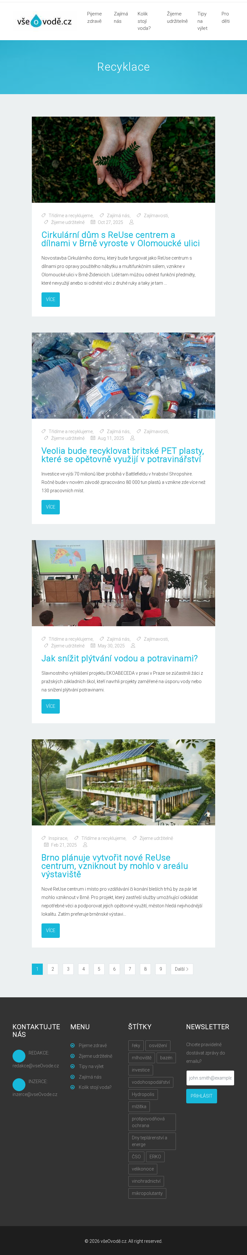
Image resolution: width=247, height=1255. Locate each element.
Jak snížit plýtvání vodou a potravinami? (119, 658)
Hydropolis (143, 1094)
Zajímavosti (156, 215)
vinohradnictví (146, 1181)
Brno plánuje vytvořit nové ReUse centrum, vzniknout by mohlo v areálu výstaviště (114, 866)
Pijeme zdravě (94, 17)
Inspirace (58, 838)
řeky (136, 1045)
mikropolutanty (147, 1193)
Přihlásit (202, 1096)
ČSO (136, 1156)
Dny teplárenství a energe (149, 1141)
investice (141, 1070)
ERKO (155, 1156)
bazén (166, 1057)
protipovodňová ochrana (148, 1122)
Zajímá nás (121, 17)
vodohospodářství (151, 1082)
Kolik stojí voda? (144, 21)
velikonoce (143, 1168)
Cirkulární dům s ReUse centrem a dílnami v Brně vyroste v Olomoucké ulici (120, 239)
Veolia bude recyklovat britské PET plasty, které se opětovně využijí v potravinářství (122, 455)
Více (50, 299)
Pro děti (226, 17)
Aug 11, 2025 (111, 438)
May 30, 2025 (111, 645)
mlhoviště (141, 1057)
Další (184, 969)
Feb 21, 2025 (64, 845)
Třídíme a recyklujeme (71, 215)
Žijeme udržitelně (177, 17)
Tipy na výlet (202, 21)
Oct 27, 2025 (110, 222)
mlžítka (139, 1106)
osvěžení (158, 1045)
